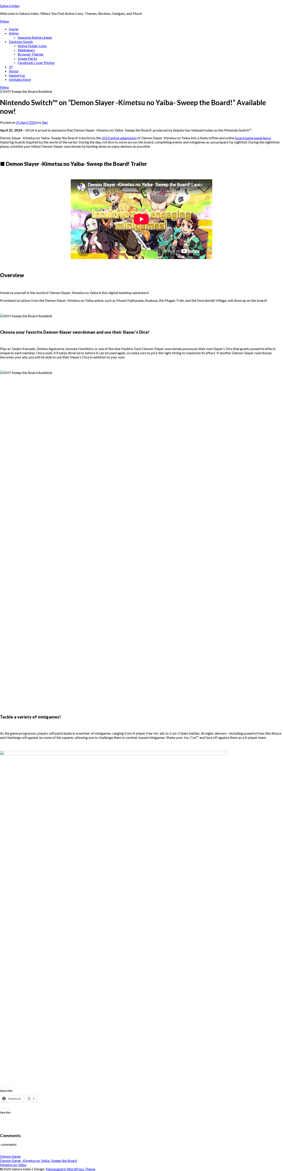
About (14, 71)
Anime (14, 33)
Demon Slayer (10, 1156)
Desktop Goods (21, 41)
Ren (45, 122)
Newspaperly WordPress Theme (70, 1169)
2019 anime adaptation (119, 138)
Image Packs (27, 58)
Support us (17, 75)
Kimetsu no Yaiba (13, 1165)
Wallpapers (26, 50)
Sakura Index (9, 6)
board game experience (253, 138)
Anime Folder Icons (32, 46)
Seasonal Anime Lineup (35, 37)
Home (13, 29)
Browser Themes (31, 54)
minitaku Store (20, 79)
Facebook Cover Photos (36, 62)
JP (11, 67)
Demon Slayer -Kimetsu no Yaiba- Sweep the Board (38, 1160)
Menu (4, 21)
